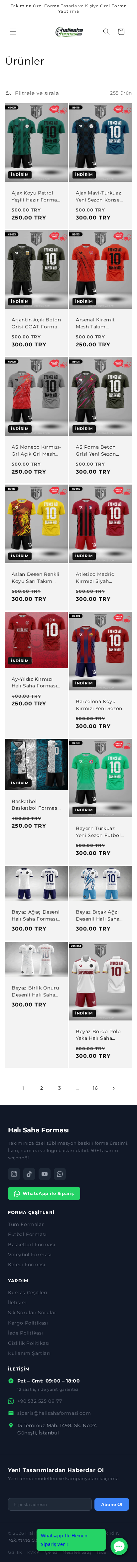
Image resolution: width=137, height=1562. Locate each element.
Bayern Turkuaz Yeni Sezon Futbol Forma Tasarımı (98, 832)
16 (95, 1088)
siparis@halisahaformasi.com (54, 1413)
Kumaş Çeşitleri (28, 1293)
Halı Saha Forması (38, 1130)
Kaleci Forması (26, 1265)
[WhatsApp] (60, 1174)
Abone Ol (111, 1504)
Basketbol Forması (31, 1245)
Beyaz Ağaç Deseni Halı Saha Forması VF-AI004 (36, 916)
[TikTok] (29, 1174)
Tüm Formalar (26, 1224)
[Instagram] (14, 1174)
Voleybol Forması (30, 1255)
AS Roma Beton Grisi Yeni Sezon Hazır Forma (96, 450)
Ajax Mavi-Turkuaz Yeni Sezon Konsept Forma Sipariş (100, 196)
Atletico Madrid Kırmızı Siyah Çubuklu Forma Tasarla (95, 578)
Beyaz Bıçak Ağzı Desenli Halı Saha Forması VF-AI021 (98, 916)
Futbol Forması (27, 1234)
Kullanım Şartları (29, 1353)
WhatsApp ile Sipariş (48, 1193)
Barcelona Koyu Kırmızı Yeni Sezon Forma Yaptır (99, 705)
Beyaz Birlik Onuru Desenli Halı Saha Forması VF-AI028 (35, 991)
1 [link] (24, 1088)
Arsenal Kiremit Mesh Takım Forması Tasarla (96, 323)
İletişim (17, 1303)
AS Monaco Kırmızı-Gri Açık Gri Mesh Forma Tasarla (36, 450)
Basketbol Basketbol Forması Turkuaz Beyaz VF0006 (35, 805)
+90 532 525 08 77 (39, 1401)
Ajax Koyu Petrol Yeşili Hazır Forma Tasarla (34, 196)
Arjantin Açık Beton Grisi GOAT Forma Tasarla (36, 323)
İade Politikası (25, 1333)
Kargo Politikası (28, 1323)
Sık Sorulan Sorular (32, 1313)
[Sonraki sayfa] (113, 1088)
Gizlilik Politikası (29, 1343)
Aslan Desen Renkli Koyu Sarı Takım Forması (36, 578)
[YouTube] (45, 1174)
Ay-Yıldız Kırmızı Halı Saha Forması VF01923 (34, 682)
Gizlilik (15, 1552)
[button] (13, 31)
